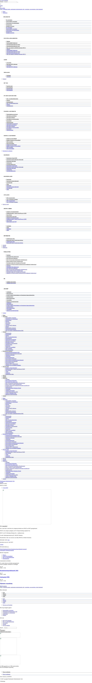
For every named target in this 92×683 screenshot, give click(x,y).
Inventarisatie (9, 182)
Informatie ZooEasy (10, 117)
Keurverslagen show (9, 362)
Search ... (2, 627)
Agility (7, 227)
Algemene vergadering (6, 583)
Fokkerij (4, 331)
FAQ (4, 592)
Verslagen (8, 75)
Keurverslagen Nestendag (10, 358)
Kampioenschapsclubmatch (12, 181)
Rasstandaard (9, 87)
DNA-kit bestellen (10, 143)
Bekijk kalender (3, 586)
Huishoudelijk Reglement (11, 43)
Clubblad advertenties (11, 281)
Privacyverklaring (6, 672)
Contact (4, 395)
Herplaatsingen (9, 102)
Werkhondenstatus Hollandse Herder (13, 388)
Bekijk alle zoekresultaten (6, 631)
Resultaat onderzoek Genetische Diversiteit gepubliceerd (17, 385)
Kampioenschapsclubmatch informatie (14, 159)
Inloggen (7, 321)
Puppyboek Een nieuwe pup (12, 256)
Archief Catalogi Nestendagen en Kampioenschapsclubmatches (20, 295)
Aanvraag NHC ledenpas (11, 64)
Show (7, 184)
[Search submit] (0, 629)
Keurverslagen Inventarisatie (11, 361)
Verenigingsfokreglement (10, 329)
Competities (9, 300)
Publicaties (5, 378)
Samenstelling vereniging (11, 21)
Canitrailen (8, 226)
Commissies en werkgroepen (12, 23)
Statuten (8, 41)
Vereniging (5, 316)
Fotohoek (8, 255)
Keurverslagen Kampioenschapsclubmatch (14, 360)
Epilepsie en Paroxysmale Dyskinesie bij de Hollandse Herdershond (21, 264)
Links (4, 596)
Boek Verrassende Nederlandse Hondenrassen (16, 259)
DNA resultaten (9, 141)
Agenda (4, 376)
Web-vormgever (9, 681)
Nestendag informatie (11, 161)
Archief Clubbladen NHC (10, 393)
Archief (1, 482)
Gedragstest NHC (5, 577)
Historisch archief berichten (12, 301)
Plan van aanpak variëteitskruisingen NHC (14, 330)
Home (4, 315)
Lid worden (8, 62)
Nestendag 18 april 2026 (11, 158)
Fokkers (8, 100)
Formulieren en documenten (12, 119)
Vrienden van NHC (10, 26)
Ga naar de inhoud (4, 0)
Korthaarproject (9, 296)
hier (8, 540)
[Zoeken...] (0, 3)
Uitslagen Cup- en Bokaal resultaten (13, 365)
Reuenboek (8, 120)
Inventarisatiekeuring (10, 164)
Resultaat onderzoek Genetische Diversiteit (15, 262)
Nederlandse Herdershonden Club (7, 481)
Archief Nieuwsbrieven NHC (11, 391)
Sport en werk (6, 366)
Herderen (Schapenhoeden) (12, 211)
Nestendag (8, 179)
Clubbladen (8, 291)
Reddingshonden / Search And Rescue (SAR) (16, 213)
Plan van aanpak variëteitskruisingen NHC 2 (16, 47)
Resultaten (3, 630)
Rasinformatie (9, 86)
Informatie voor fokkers (11, 115)
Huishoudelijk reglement (10, 328)
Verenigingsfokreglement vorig (13, 46)
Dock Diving (9, 215)
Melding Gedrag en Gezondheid (13, 140)
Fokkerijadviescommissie (12, 114)
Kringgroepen (9, 24)
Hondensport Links (10, 238)
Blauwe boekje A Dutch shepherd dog (14, 261)
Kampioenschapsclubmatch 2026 (12, 352)
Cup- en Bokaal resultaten (12, 199)
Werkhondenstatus (10, 298)
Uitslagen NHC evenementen (11, 364)
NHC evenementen (10, 197)
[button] (47, 12)
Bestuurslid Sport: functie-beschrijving (14, 240)
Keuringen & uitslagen (7, 351)
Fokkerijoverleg (9, 122)
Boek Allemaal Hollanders (12, 258)
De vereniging (9, 19)
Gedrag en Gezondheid (11, 138)
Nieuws (4, 375)
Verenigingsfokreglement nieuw (13, 44)
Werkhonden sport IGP (11, 216)
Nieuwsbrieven (9, 293)
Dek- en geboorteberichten (12, 98)
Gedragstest (9, 162)
